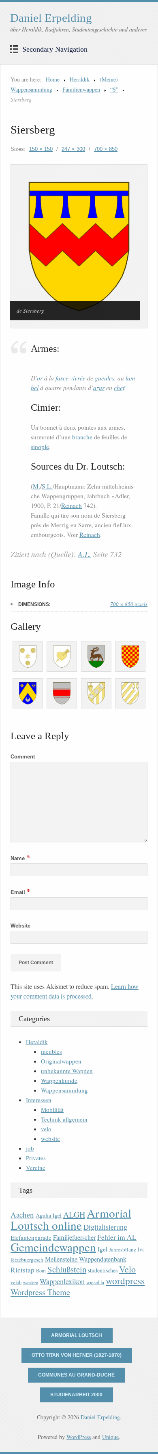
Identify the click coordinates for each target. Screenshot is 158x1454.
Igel (102, 1249)
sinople (40, 447)
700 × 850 (105, 149)
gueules (104, 378)
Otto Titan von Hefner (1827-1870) (77, 1355)
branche (82, 437)
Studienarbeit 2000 (76, 1395)
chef (119, 387)
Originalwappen (61, 1061)
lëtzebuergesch (27, 1259)
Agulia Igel (49, 1215)
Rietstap (22, 1269)
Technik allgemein (64, 1119)
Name (20, 858)
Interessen (38, 1100)
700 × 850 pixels (128, 604)
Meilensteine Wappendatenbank (85, 1259)
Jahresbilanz (122, 1249)
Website (20, 926)
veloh (16, 1282)
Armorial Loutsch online (71, 1219)
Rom (41, 1270)
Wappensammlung (64, 1090)
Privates (36, 1158)
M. (36, 486)
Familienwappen (81, 89)
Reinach (71, 505)
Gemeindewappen (53, 1247)
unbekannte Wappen (67, 1071)
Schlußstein (66, 1269)
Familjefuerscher (74, 1237)
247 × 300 (73, 149)
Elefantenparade (31, 1237)
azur (99, 387)
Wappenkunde (59, 1080)
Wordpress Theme (40, 1292)
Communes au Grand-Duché (76, 1375)
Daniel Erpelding (51, 17)
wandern (30, 1282)
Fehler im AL (117, 1237)
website (50, 1138)
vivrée (77, 378)
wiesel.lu (95, 1282)
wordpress (125, 1280)
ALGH (74, 1214)
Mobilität (52, 1109)
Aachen (22, 1215)
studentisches (102, 1270)
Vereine (35, 1168)
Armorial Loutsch (76, 1335)
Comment (23, 757)
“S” (114, 89)
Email (20, 892)
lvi (141, 1249)
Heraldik (80, 79)
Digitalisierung (105, 1227)
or (40, 378)
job (30, 1148)
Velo (127, 1269)
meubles (51, 1051)
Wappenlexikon (62, 1281)
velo (46, 1129)
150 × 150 (41, 149)
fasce (62, 378)
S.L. (47, 486)
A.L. (84, 554)
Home (53, 79)
